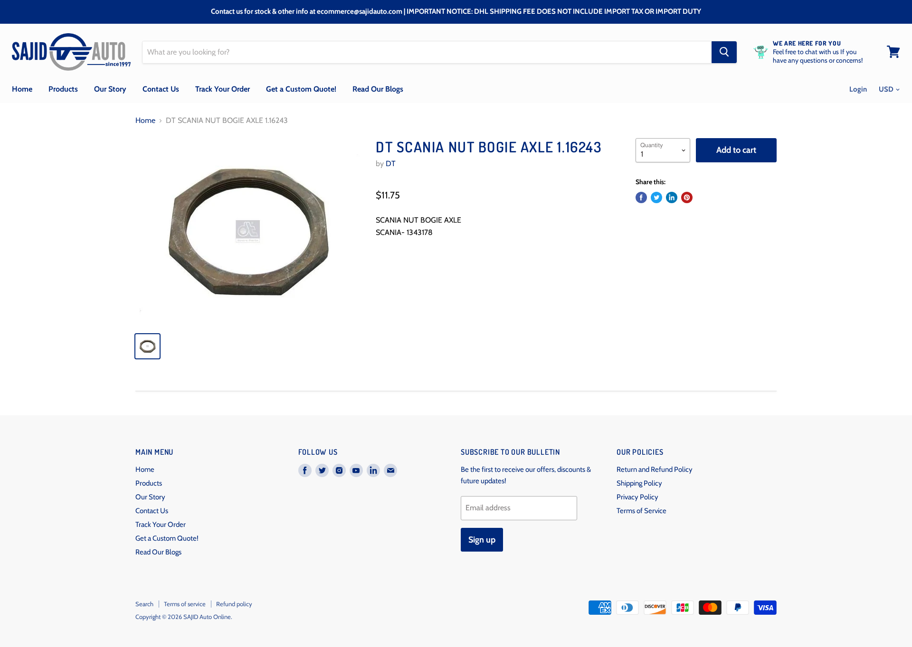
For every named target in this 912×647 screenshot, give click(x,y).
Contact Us (160, 89)
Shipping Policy (639, 483)
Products (63, 89)
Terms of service (185, 604)
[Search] (724, 52)
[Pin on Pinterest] (687, 197)
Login (858, 89)
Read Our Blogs (377, 89)
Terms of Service (641, 510)
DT (391, 163)
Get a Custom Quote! (301, 89)
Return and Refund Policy (655, 469)
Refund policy (234, 604)
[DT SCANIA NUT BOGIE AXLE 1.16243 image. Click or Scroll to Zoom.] (247, 231)
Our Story (110, 89)
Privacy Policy (637, 497)
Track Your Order (222, 89)
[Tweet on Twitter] (656, 197)
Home (22, 89)
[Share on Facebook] (641, 197)
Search (144, 604)
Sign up (481, 539)
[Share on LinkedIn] (671, 197)
